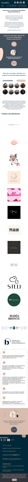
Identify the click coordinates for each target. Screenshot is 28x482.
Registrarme (13, 5)
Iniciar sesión (22, 5)
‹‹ (2, 328)
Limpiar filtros (21, 80)
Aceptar (14, 479)
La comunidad (7, 445)
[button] (2, 6)
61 (17, 328)
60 (14, 328)
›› (25, 328)
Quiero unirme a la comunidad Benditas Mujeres (13, 466)
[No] (26, 477)
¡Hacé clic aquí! (14, 63)
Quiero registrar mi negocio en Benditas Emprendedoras (13, 470)
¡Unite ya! (14, 429)
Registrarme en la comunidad (12, 448)
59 (11, 328)
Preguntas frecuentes (9, 451)
